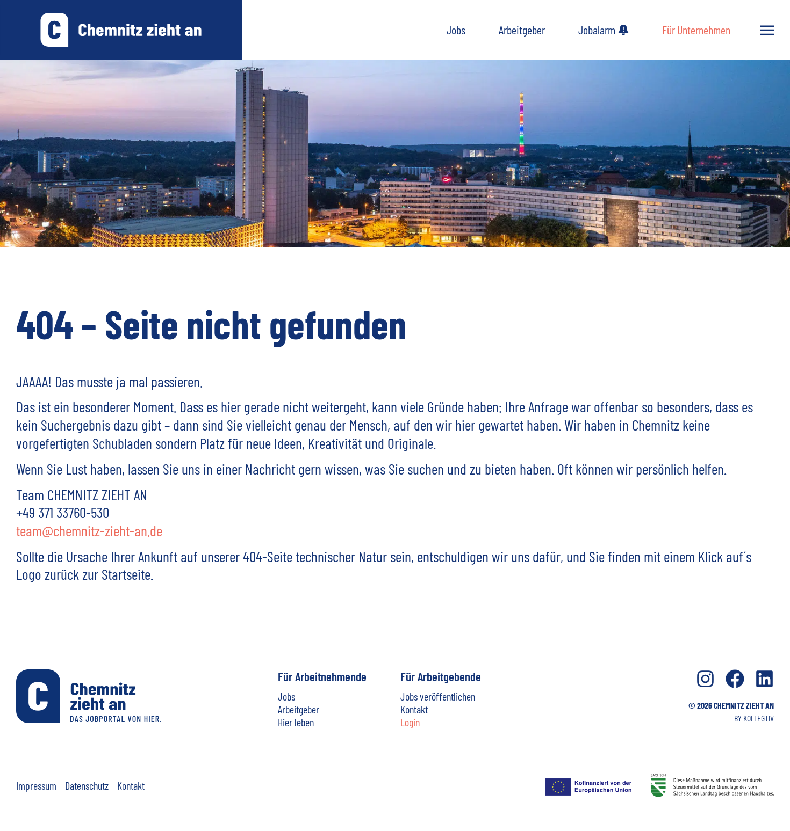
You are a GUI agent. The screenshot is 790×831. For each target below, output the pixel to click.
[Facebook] (735, 678)
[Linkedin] (764, 678)
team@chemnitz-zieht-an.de (89, 530)
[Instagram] (705, 678)
